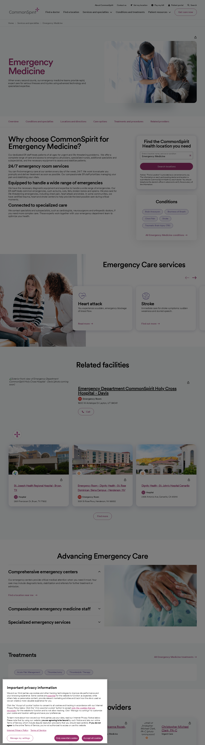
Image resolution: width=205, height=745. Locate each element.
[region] (54, 711)
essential (51, 695)
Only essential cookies (66, 738)
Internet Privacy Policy (17, 730)
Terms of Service (38, 730)
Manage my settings (20, 738)
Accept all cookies (92, 738)
